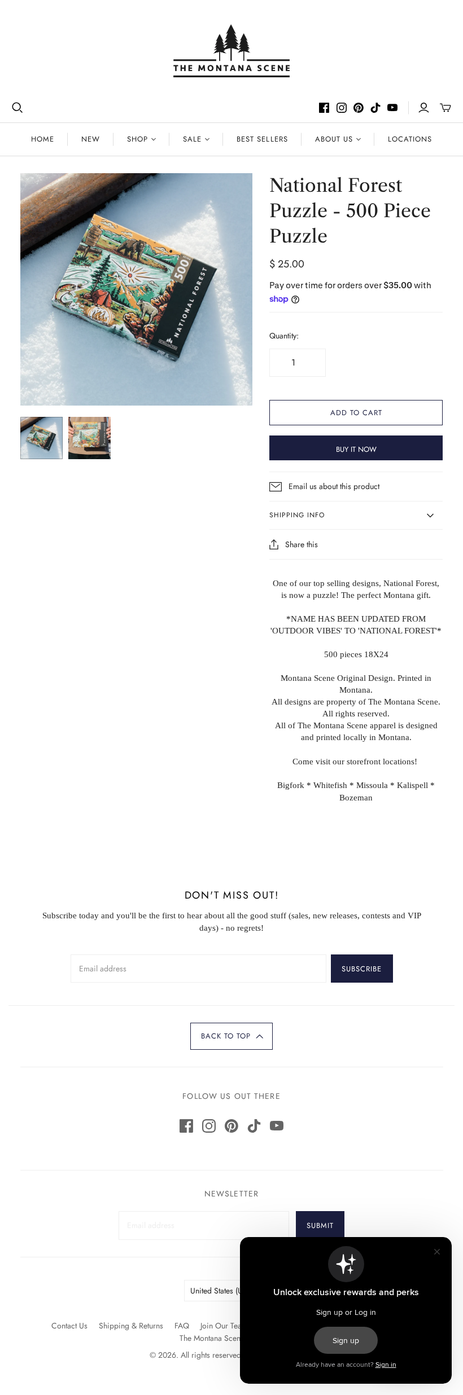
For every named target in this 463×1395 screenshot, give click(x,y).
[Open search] (17, 107)
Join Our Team (224, 1325)
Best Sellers (262, 139)
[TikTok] (375, 108)
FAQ (181, 1325)
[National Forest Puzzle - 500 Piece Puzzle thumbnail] (41, 438)
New (90, 139)
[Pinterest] (358, 108)
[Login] (424, 108)
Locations (410, 139)
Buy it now (356, 449)
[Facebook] (324, 108)
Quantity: (284, 336)
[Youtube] (392, 108)
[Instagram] (342, 108)
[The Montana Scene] (231, 51)
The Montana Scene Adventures (231, 1338)
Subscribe (362, 968)
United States (226, 1290)
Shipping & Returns (131, 1325)
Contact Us (69, 1325)
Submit (320, 1225)
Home (42, 139)
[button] (231, 1036)
